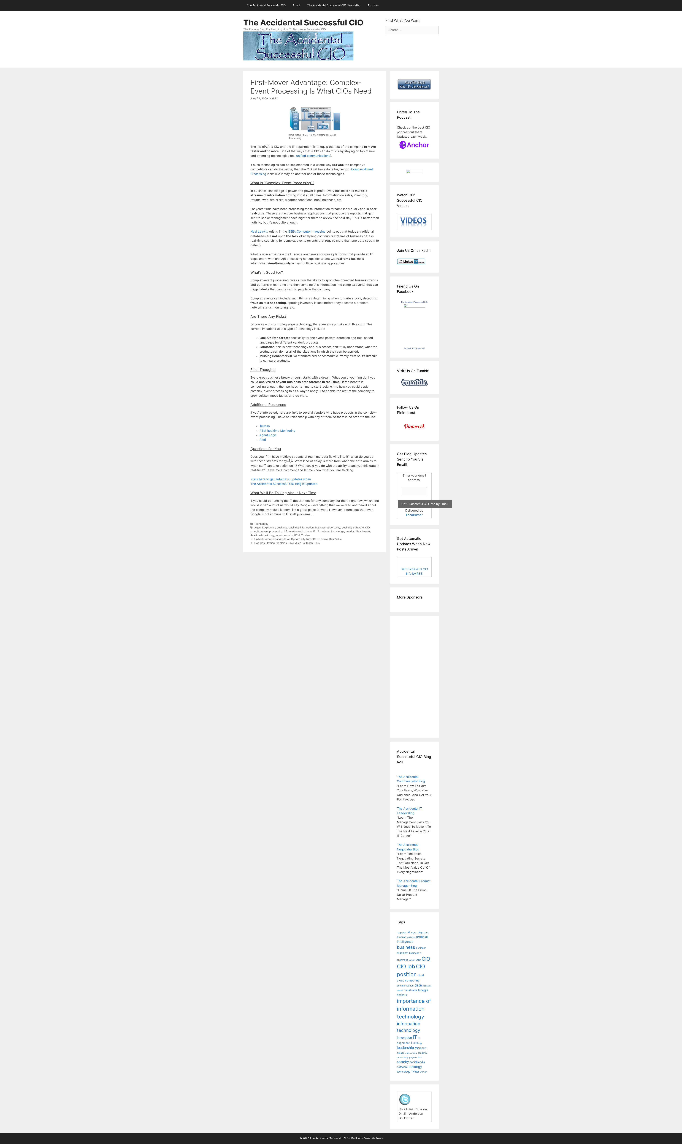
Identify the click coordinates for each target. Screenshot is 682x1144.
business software (353, 527)
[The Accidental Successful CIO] (414, 306)
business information (301, 527)
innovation (404, 1037)
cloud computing (408, 980)
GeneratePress (373, 1138)
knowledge (337, 531)
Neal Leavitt (259, 231)
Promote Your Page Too (414, 348)
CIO (367, 527)
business (282, 527)
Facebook (410, 990)
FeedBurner (414, 515)
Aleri (262, 439)
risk (420, 1057)
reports (288, 535)
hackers (402, 995)
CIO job (406, 966)
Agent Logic (268, 435)
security (403, 1062)
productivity (402, 1057)
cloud (421, 975)
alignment (423, 932)
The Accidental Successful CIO (266, 5)
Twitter (415, 1071)
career (412, 960)
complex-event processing (266, 531)
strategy (415, 1067)
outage (400, 1053)
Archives (373, 5)
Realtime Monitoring (262, 535)
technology (403, 1071)
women (423, 1072)
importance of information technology (414, 1009)
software (402, 1067)
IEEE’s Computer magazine (307, 231)
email (400, 990)
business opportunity (327, 527)
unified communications (313, 156)
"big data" (401, 932)
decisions (427, 986)
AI (408, 932)
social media (417, 1062)
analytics (411, 937)
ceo (418, 959)
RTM (297, 535)
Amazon (401, 937)
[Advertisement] (407, 676)
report (279, 535)
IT (314, 531)
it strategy (416, 1043)
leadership (405, 1047)
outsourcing (411, 1053)
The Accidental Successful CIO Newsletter (334, 5)
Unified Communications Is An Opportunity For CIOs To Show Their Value (298, 539)
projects (413, 1057)
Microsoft (420, 1047)
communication (405, 985)
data (418, 985)
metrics (350, 531)
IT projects (323, 531)
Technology (261, 523)
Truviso (264, 426)
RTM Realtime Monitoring (277, 430)
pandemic (422, 1053)
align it (414, 932)
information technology (298, 531)
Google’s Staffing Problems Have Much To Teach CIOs (287, 542)
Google (423, 990)
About (296, 5)
